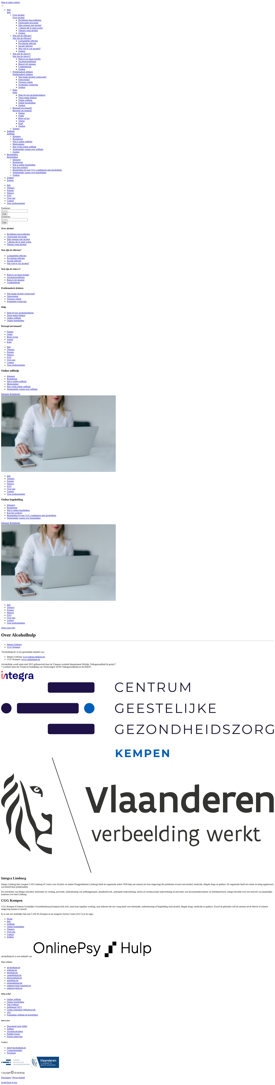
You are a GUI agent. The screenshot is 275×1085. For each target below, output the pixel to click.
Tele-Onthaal (13, 1004)
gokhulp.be (12, 970)
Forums (10, 190)
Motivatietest (18, 144)
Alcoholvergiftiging (27, 61)
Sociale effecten (25, 46)
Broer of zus (24, 118)
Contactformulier (14, 1050)
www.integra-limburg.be (34, 657)
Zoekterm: (5, 208)
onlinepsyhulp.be (14, 988)
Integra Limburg (14, 644)
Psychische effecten (27, 43)
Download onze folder (17, 1026)
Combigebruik (24, 66)
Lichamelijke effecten (28, 41)
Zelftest (10, 178)
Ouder (21, 116)
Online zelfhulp (25, 100)
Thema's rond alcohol (28, 30)
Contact (10, 200)
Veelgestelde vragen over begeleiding (29, 172)
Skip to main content (10, 2)
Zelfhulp (11, 131)
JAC (9, 1012)
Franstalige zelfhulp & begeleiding (22, 1015)
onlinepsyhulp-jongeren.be (19, 985)
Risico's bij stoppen (27, 64)
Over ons (11, 198)
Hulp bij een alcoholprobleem (31, 95)
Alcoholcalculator (15, 1031)
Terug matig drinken (27, 97)
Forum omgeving (14, 1036)
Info (9, 10)
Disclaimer (6, 1077)
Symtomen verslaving (28, 85)
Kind (20, 123)
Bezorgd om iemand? (22, 108)
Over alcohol (18, 15)
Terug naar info (8, 628)
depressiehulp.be (14, 978)
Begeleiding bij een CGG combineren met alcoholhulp (37, 170)
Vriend (21, 121)
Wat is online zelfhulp (22, 141)
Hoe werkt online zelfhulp (24, 147)
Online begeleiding (27, 103)
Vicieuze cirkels (25, 82)
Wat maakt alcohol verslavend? (32, 77)
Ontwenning (24, 79)
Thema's (10, 188)
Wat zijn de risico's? (22, 54)
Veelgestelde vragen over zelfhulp (28, 149)
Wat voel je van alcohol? (29, 48)
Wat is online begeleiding (24, 165)
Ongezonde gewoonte (28, 23)
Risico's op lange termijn (29, 59)
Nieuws (10, 193)
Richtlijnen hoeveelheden (29, 20)
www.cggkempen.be (30, 659)
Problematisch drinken (23, 72)
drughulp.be (12, 972)
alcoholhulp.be (13, 967)
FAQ (9, 195)
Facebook (11, 1053)
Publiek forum (13, 1034)
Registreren (18, 139)
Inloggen (17, 136)
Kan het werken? (20, 167)
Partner (21, 113)
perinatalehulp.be (14, 983)
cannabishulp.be (14, 975)
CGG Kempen (13, 647)
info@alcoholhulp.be (16, 1048)
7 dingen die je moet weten (30, 28)
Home (9, 919)
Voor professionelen (16, 203)
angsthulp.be (12, 980)
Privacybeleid (18, 1077)
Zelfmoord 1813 (14, 1007)
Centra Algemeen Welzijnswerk (21, 1010)
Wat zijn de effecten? (22, 35)
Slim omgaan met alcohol (29, 25)
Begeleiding (12, 154)
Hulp (15, 90)
